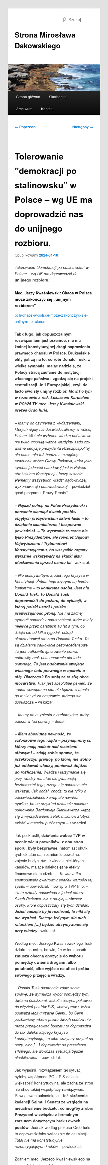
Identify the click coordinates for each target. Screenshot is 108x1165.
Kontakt (47, 108)
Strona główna (28, 96)
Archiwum (24, 108)
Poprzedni (25, 126)
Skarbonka (58, 96)
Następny (82, 126)
